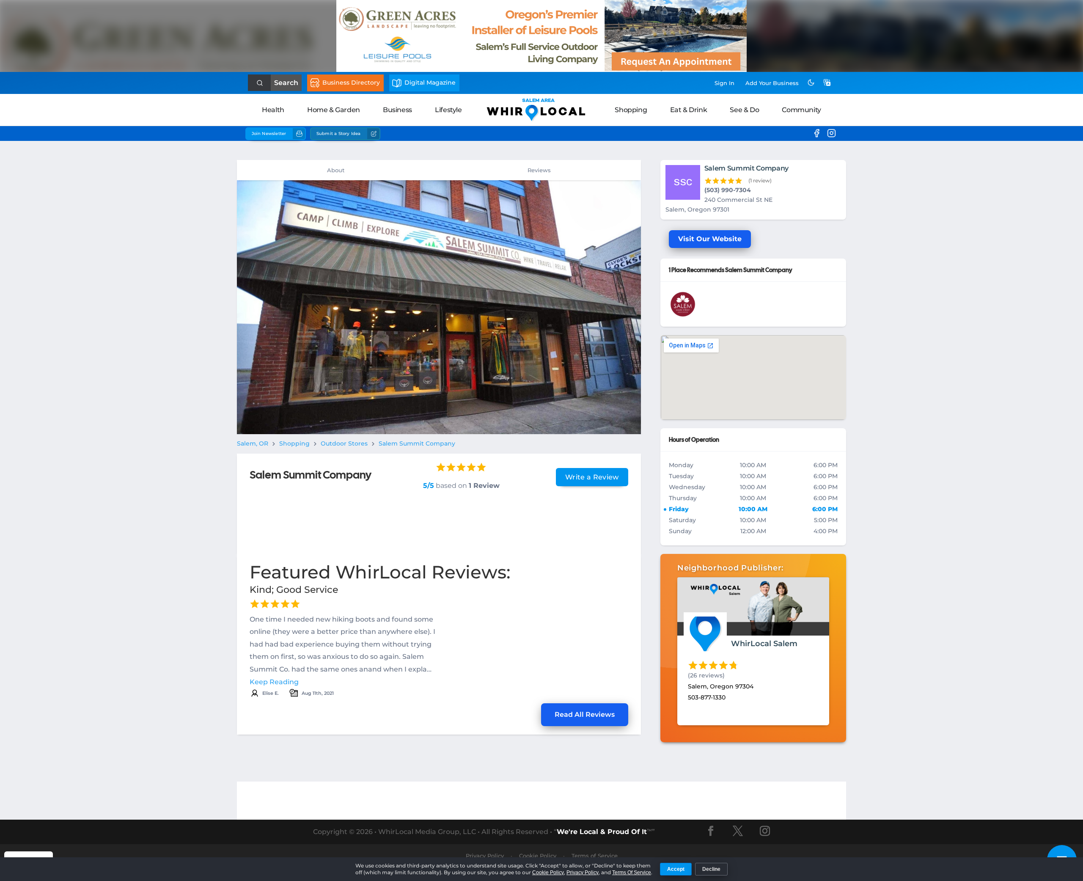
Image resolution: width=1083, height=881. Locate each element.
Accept (675, 869)
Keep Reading (274, 682)
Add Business (772, 83)
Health (273, 110)
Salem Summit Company (417, 443)
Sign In (724, 83)
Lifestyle (448, 110)
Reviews (539, 170)
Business (397, 110)
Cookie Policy (537, 855)
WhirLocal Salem (764, 643)
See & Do (744, 110)
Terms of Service (595, 855)
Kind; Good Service (294, 589)
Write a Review (591, 477)
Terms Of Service (631, 872)
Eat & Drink (688, 110)
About (335, 170)
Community (801, 110)
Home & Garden (333, 110)
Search (286, 83)
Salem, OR (252, 443)
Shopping (631, 110)
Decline (711, 869)
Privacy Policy (485, 855)
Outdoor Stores (344, 443)
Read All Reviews (585, 714)
